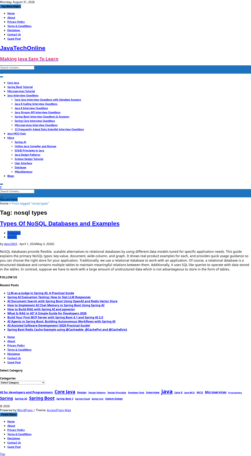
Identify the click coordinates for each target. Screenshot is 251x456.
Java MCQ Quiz (16, 133)
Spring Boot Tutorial (20, 87)
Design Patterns (97, 392)
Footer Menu (8, 414)
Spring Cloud (82, 398)
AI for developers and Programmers (26, 392)
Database (20, 167)
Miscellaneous (23, 171)
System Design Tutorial (29, 159)
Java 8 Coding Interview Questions (36, 104)
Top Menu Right (10, 6)
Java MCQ (189, 392)
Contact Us (14, 34)
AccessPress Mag (59, 410)
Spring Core (97, 398)
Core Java (13, 83)
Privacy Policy (16, 22)
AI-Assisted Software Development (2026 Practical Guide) (48, 325)
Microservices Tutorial (21, 91)
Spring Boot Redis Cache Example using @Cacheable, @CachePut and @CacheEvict (67, 330)
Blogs (10, 176)
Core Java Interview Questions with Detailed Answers (48, 99)
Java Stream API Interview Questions (37, 112)
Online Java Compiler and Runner (35, 146)
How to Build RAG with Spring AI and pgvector (41, 309)
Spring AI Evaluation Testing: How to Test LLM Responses (49, 297)
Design (82, 392)
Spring (6, 398)
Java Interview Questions (22, 95)
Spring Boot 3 (64, 398)
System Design (114, 398)
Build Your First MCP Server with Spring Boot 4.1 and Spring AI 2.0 (55, 317)
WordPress (25, 410)
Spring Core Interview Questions (35, 121)
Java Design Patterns (27, 155)
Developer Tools (136, 392)
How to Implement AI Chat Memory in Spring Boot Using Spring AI (55, 305)
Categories (8, 378)
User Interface (23, 163)
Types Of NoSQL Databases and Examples (60, 223)
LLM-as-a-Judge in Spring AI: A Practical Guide (40, 293)
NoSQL (12, 237)
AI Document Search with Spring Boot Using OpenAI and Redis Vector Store (62, 301)
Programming (235, 392)
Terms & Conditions (19, 26)
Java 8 (178, 392)
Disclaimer (13, 30)
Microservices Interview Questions (36, 125)
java (167, 391)
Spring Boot (42, 398)
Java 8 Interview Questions (31, 108)
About (11, 17)
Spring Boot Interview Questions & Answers (42, 116)
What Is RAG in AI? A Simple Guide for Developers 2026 (47, 313)
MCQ (200, 392)
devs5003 (10, 244)
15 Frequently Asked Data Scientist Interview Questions (49, 129)
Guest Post (14, 39)
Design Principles (116, 392)
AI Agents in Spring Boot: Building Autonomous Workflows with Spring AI (61, 321)
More (10, 138)
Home (11, 13)
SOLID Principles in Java (29, 150)
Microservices (215, 392)
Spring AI (20, 142)
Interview (152, 392)
